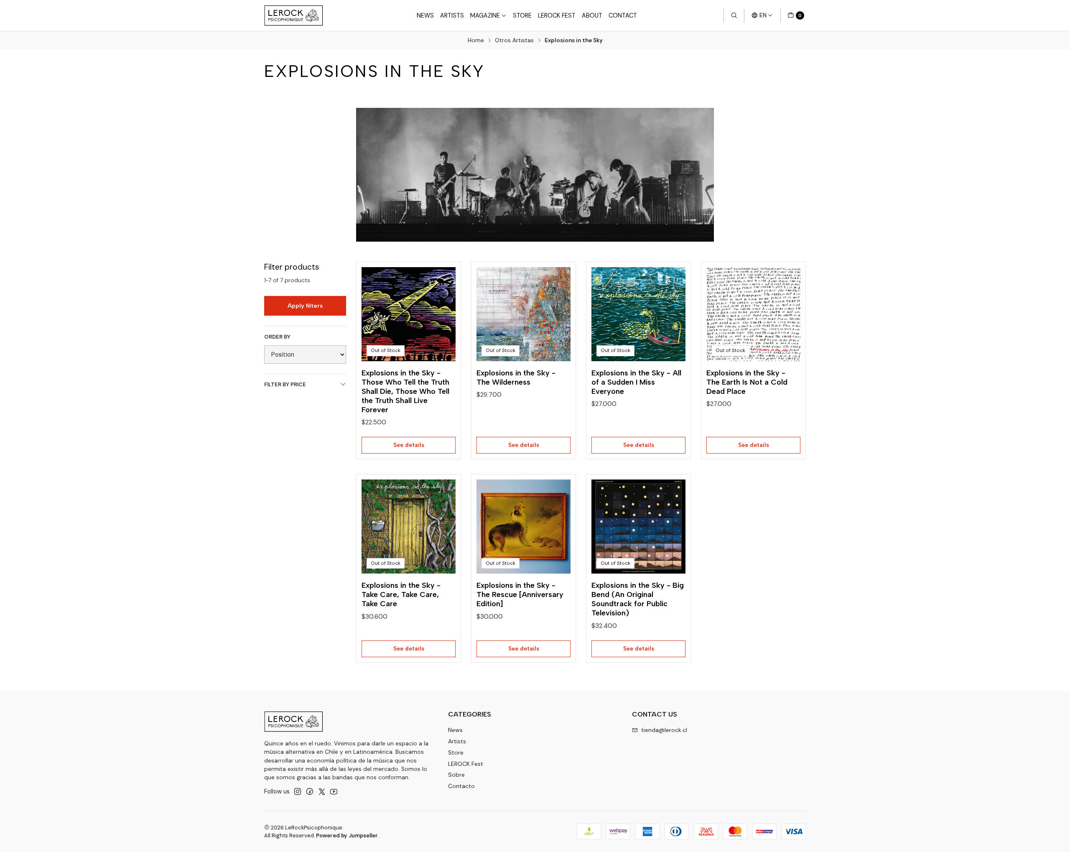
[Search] (734, 15)
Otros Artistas (514, 40)
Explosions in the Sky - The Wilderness (515, 377)
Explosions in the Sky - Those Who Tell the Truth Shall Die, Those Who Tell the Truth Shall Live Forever (405, 391)
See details (408, 444)
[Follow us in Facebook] (310, 791)
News (425, 15)
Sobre (456, 774)
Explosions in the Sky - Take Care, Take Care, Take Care (401, 594)
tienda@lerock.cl (664, 730)
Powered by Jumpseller (347, 835)
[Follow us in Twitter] (322, 791)
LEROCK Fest (557, 15)
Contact (623, 15)
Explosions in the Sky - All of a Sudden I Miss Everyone (636, 381)
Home (476, 40)
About (592, 15)
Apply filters (305, 305)
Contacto (461, 786)
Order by (277, 337)
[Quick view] (440, 311)
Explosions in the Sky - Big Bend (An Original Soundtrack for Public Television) (637, 599)
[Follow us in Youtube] (334, 791)
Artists (452, 15)
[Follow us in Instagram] (297, 791)
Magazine (485, 15)
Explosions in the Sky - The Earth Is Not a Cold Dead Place (746, 381)
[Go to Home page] (293, 15)
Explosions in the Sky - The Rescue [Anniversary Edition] (519, 594)
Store (522, 15)
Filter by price (285, 384)
